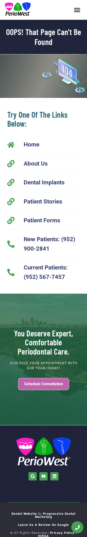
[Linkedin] (54, 476)
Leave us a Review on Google (43, 525)
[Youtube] (43, 476)
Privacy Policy (62, 533)
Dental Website (24, 513)
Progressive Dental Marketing (55, 515)
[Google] (33, 476)
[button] (77, 10)
